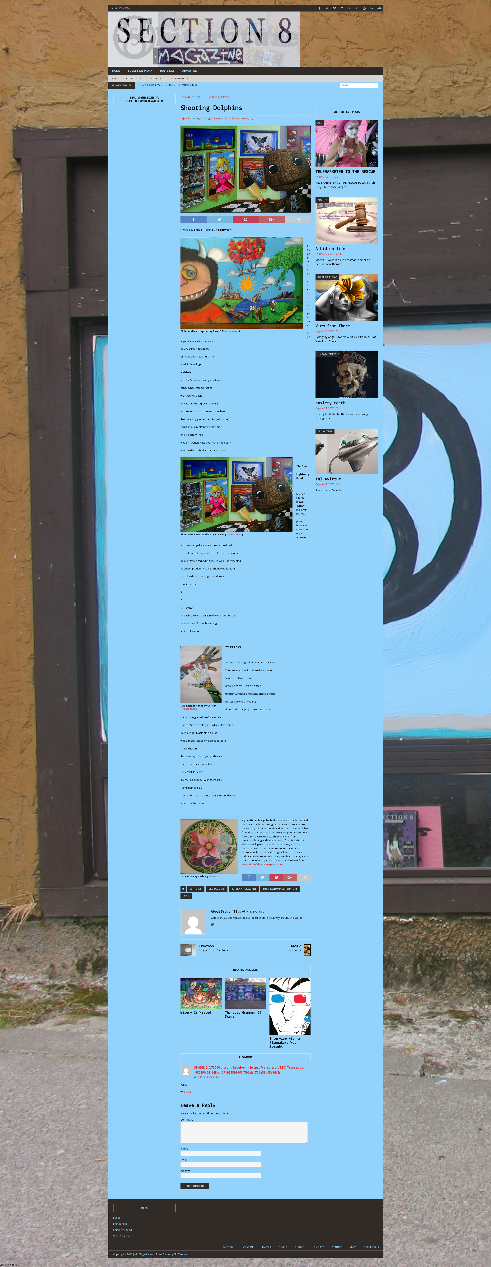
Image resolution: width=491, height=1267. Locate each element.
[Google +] (349, 8)
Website (185, 1171)
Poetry (245, 118)
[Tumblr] (342, 8)
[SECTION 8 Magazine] (204, 64)
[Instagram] (327, 8)
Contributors (177, 78)
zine (186, 896)
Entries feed (120, 1223)
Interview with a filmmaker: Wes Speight (284, 1042)
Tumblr (282, 1247)
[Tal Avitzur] (347, 451)
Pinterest (319, 1247)
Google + (300, 1247)
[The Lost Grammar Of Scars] (245, 993)
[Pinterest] (357, 8)
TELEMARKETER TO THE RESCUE (345, 171)
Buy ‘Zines (167, 70)
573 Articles (257, 911)
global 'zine (216, 888)
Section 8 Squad (220, 118)
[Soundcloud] (379, 8)
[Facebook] (319, 8)
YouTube (337, 1247)
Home (116, 70)
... (348, 187)
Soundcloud (371, 1247)
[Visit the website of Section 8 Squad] (212, 924)
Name (184, 1148)
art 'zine (196, 888)
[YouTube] (364, 8)
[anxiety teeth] (347, 374)
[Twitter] (334, 8)
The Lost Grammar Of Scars (243, 1014)
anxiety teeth (330, 402)
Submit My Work (140, 70)
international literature (280, 888)
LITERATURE (132, 78)
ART (114, 78)
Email (183, 1160)
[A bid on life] (347, 220)
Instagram (248, 1247)
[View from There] (347, 297)
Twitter (266, 1247)
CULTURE (154, 78)
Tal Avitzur (328, 478)
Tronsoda (213, 876)
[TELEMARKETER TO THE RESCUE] (347, 143)
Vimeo (353, 1247)
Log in (116, 1217)
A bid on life (330, 248)
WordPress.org (122, 1236)
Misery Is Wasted (195, 1012)
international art (243, 888)
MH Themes (180, 1254)
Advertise (189, 70)
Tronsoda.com (231, 331)
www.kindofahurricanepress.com (262, 864)
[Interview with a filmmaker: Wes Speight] (290, 1006)
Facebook (228, 1247)
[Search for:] (359, 85)
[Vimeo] (372, 8)
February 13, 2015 (195, 118)
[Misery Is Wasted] (201, 993)
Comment (186, 1119)
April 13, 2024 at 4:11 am (206, 1077)
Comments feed (122, 1230)
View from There (333, 325)
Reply (187, 1092)
